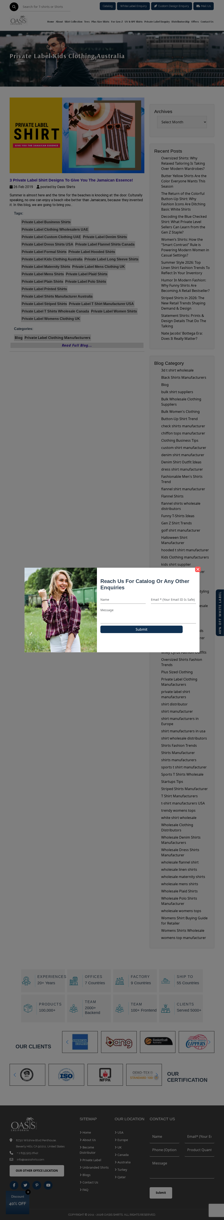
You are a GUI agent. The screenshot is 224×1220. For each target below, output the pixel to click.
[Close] (198, 569)
